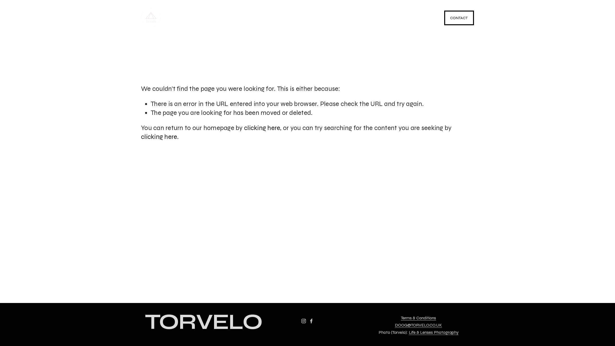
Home (184, 18)
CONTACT (459, 18)
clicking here (262, 128)
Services (228, 18)
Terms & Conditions (418, 318)
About (313, 18)
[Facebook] (425, 17)
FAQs (351, 18)
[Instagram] (396, 17)
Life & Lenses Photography (434, 332)
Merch (272, 18)
